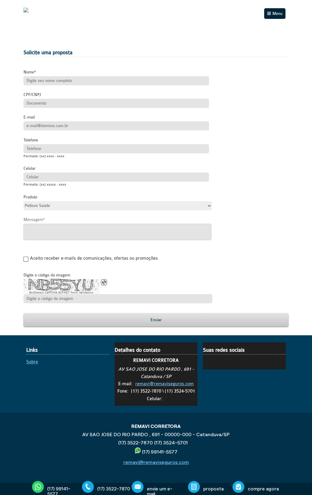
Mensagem (33, 219)
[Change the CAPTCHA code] (104, 282)
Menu (277, 13)
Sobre (32, 362)
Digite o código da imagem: (47, 275)
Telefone (30, 140)
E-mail (29, 117)
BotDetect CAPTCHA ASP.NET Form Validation (61, 292)
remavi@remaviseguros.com (164, 383)
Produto (30, 197)
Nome (28, 72)
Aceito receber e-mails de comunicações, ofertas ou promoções (94, 258)
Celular (29, 168)
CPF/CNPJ (32, 94)
